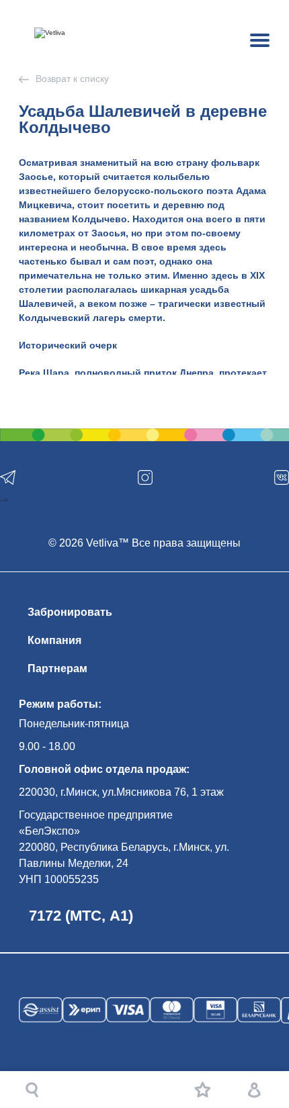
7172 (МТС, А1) (81, 915)
